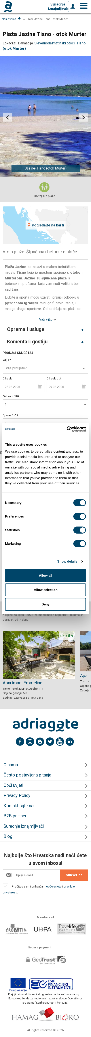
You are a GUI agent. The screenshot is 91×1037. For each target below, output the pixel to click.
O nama (11, 764)
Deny (45, 604)
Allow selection (45, 590)
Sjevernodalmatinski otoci (54, 43)
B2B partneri (16, 815)
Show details (67, 561)
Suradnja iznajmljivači (58, 6)
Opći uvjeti (13, 785)
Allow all (45, 575)
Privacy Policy (17, 795)
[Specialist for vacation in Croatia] (45, 725)
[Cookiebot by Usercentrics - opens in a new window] (66, 429)
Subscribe (74, 875)
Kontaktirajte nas (20, 805)
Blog (8, 836)
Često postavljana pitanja (27, 775)
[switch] (79, 516)
